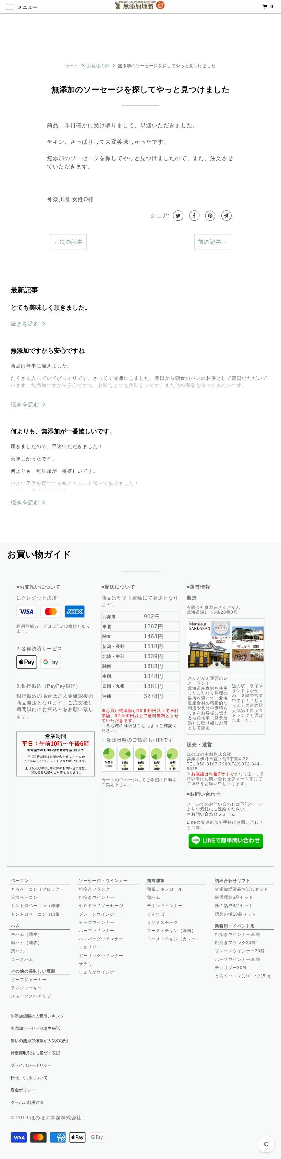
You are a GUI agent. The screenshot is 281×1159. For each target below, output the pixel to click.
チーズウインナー (96, 922)
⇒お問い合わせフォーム (211, 814)
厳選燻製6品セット (234, 897)
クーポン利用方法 (27, 1102)
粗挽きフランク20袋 (235, 942)
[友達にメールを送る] (226, 215)
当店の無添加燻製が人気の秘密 (39, 1040)
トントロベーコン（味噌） (37, 905)
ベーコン (20, 880)
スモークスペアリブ (31, 996)
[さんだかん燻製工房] (140, 6)
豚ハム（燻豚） (26, 942)
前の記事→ (212, 242)
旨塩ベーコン (24, 897)
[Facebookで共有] (193, 215)
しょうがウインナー (99, 972)
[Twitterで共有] (177, 215)
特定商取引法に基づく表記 (35, 1053)
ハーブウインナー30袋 (237, 959)
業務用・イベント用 (235, 925)
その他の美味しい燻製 (33, 971)
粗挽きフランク (94, 889)
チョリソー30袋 (231, 967)
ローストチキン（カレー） (173, 939)
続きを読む (26, 324)
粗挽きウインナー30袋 (237, 934)
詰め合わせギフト (233, 880)
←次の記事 (68, 242)
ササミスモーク (162, 922)
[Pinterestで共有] (210, 215)
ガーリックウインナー (101, 955)
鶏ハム (17, 951)
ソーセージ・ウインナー (103, 880)
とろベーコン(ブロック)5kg (243, 976)
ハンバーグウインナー (101, 939)
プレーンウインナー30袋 (240, 951)
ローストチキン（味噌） (171, 930)
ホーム (71, 65)
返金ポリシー (23, 1090)
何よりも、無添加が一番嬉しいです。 (63, 431)
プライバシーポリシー (31, 1065)
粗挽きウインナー (96, 897)
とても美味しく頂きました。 (51, 307)
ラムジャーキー (26, 988)
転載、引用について (29, 1077)
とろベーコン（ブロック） (37, 889)
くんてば (156, 914)
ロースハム (22, 959)
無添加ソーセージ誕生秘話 (35, 1028)
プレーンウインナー (99, 914)
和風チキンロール (165, 889)
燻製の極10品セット (235, 914)
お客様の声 (98, 65)
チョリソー (90, 947)
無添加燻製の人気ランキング (37, 1016)
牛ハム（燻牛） (26, 934)
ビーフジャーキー (29, 979)
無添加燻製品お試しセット (241, 889)
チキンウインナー (165, 905)
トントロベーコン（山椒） (37, 914)
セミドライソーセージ (101, 905)
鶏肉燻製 (156, 880)
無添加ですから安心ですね (48, 350)
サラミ (85, 964)
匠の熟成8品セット (234, 905)
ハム (15, 925)
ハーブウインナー (96, 930)
